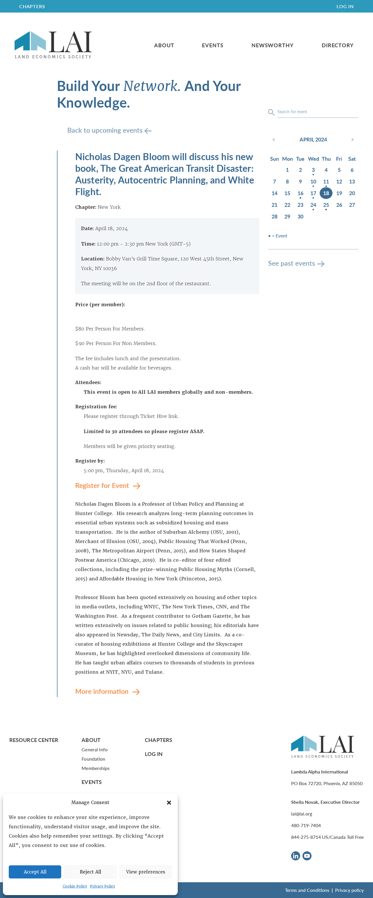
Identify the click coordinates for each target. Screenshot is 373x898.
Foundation (93, 758)
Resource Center (33, 739)
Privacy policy (349, 890)
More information (102, 691)
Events (212, 45)
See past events (291, 263)
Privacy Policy (102, 886)
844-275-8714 (306, 837)
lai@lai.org (301, 813)
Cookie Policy (75, 886)
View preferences (145, 872)
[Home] (53, 45)
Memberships (96, 768)
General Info (95, 749)
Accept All (35, 872)
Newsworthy (272, 45)
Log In (345, 6)
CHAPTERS (32, 6)
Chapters (158, 739)
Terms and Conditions (307, 890)
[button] (169, 803)
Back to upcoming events (105, 130)
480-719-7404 (306, 825)
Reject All (90, 872)
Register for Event (103, 485)
